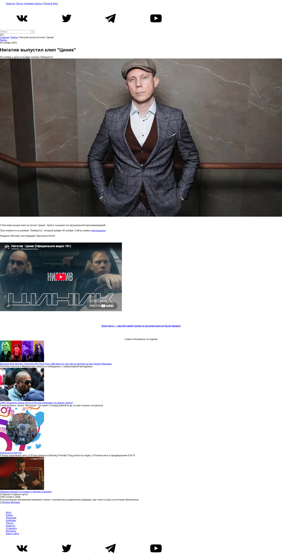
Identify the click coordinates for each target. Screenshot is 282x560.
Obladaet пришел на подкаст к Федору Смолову (26, 491)
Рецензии (11, 517)
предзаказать (98, 230)
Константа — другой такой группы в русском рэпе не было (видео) (141, 326)
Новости (10, 3)
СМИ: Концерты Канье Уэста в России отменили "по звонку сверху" (36, 403)
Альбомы (29, 3)
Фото (8, 512)
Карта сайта (12, 533)
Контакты (11, 531)
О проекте (11, 528)
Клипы (38, 3)
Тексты (19, 3)
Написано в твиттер (11, 453)
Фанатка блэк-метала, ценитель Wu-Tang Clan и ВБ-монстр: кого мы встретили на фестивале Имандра (56, 364)
